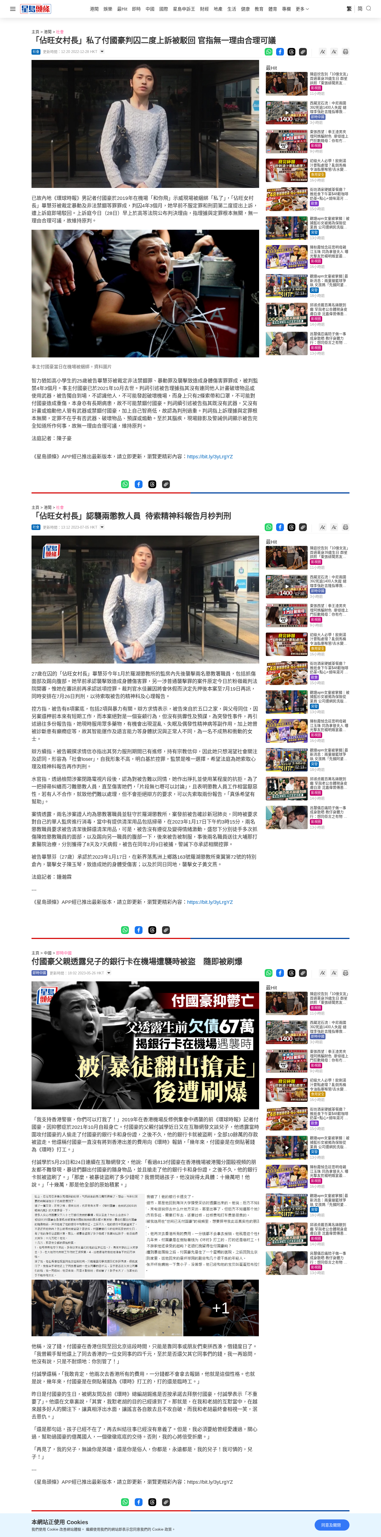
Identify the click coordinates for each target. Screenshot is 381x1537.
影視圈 (316, 88)
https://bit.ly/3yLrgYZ (210, 456)
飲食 (314, 203)
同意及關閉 (331, 1525)
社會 (60, 32)
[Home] (36, 8)
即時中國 (317, 117)
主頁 (35, 32)
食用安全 (317, 174)
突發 (314, 232)
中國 (48, 953)
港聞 (48, 32)
